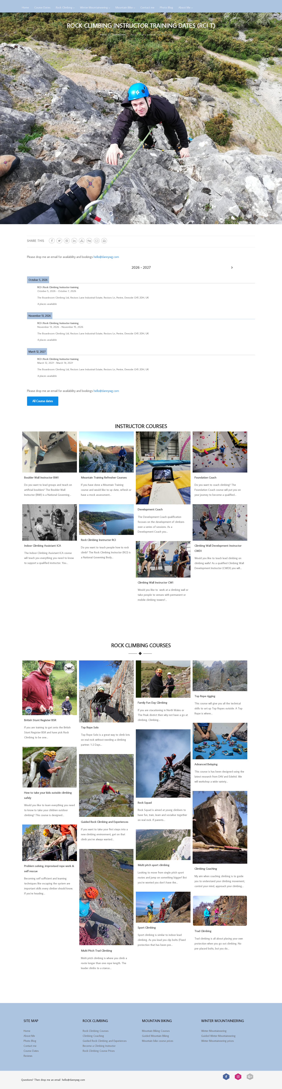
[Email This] (97, 240)
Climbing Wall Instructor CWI (155, 582)
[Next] (232, 267)
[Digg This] (89, 240)
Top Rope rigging (205, 696)
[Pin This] (67, 240)
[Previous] (50, 267)
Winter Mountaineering (94, 7)
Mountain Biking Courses (156, 1031)
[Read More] (49, 471)
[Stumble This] (82, 240)
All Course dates (42, 401)
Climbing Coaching (206, 868)
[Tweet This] (59, 240)
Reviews (28, 1056)
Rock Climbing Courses (96, 1031)
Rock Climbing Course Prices (99, 1051)
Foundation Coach (205, 477)
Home (25, 7)
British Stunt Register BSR (40, 720)
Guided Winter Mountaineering (218, 1036)
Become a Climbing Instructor (99, 1046)
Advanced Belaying (206, 764)
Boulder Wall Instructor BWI (41, 477)
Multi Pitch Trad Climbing (96, 950)
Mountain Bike (124, 7)
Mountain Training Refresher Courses (104, 477)
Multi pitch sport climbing (153, 865)
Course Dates (42, 7)
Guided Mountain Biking (155, 1036)
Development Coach (150, 509)
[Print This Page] (104, 240)
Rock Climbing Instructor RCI (98, 540)
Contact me (147, 7)
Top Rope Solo (90, 727)
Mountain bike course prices (157, 1041)
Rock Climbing (64, 7)
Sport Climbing (147, 927)
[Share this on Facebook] (52, 240)
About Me (184, 7)
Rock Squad (145, 802)
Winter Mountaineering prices (217, 1041)
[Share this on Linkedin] (74, 240)
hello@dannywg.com (106, 257)
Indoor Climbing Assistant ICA (42, 545)
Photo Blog (166, 7)
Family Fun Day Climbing (152, 702)
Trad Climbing (203, 931)
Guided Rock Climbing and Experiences (104, 822)
